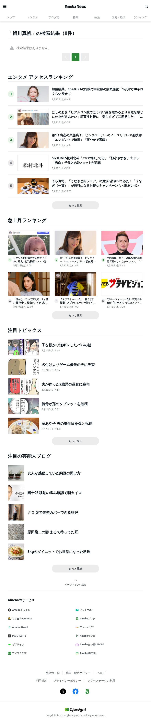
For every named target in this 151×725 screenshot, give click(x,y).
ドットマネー (87, 610)
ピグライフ (18, 644)
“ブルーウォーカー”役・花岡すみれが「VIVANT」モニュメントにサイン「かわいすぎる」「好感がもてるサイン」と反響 (124, 304)
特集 (75, 17)
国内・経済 (118, 17)
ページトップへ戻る (75, 584)
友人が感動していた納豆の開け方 (54, 473)
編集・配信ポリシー (78, 673)
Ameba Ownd (20, 627)
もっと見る (75, 205)
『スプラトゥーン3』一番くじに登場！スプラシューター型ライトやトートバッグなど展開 (77, 303)
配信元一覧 (52, 673)
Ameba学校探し (89, 653)
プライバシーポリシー (67, 680)
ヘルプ (101, 673)
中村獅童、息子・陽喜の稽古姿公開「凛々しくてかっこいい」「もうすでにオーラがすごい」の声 (124, 261)
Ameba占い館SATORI (92, 644)
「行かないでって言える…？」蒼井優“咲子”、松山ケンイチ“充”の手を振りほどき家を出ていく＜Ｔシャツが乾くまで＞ (31, 304)
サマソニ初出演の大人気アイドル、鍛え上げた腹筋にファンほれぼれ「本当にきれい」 (31, 261)
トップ (11, 17)
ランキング (140, 17)
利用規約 (41, 680)
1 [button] (75, 57)
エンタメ (32, 17)
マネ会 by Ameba (22, 618)
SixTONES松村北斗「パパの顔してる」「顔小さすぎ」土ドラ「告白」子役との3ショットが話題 (95, 160)
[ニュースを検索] (146, 6)
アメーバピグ (87, 627)
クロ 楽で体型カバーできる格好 (53, 512)
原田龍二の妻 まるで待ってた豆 (53, 532)
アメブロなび (19, 653)
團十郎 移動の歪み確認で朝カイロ (55, 492)
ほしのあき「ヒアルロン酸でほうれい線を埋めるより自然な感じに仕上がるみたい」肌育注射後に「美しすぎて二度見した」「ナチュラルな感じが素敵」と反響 (97, 116)
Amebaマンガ (87, 635)
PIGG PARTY (19, 635)
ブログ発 (53, 17)
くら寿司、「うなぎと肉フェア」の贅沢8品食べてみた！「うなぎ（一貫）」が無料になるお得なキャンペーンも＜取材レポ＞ (97, 183)
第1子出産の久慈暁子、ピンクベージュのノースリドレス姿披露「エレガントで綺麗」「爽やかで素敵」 (97, 137)
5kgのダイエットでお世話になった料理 (59, 551)
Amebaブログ (87, 618)
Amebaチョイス (21, 610)
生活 (97, 17)
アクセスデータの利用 (101, 680)
